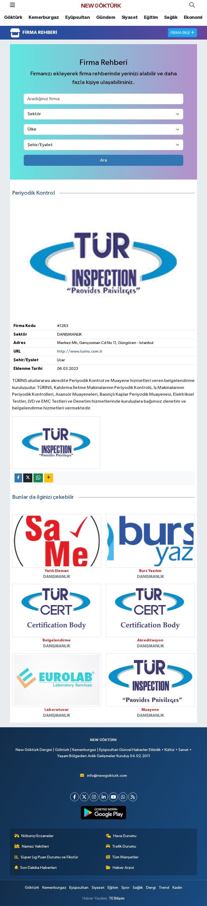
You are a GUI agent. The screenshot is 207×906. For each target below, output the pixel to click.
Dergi (151, 888)
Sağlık (170, 17)
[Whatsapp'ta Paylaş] (38, 477)
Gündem (105, 17)
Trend (164, 888)
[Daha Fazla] (48, 477)
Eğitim (151, 17)
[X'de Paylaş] (27, 477)
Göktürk (13, 17)
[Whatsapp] (123, 796)
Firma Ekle (181, 33)
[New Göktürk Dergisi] (101, 5)
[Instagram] (93, 796)
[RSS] (132, 796)
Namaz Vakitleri (35, 846)
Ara (103, 160)
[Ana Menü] (12, 5)
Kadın (177, 888)
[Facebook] (74, 796)
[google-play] (103, 812)
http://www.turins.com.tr (79, 351)
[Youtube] (113, 796)
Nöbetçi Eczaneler (37, 836)
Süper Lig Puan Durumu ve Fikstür (49, 857)
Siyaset (130, 17)
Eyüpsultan (77, 17)
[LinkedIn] (103, 796)
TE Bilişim (117, 898)
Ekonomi (193, 17)
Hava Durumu (124, 836)
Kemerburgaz (44, 17)
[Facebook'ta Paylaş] (18, 477)
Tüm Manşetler (125, 857)
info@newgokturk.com (107, 776)
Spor (125, 888)
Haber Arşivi (123, 868)
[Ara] (192, 5)
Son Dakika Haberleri (38, 868)
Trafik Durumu (124, 846)
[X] (84, 796)
